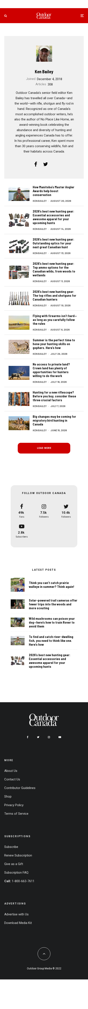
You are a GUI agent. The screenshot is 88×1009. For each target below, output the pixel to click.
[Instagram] (49, 737)
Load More (44, 448)
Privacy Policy (13, 805)
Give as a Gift (13, 864)
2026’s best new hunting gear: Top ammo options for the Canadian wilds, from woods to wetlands (54, 269)
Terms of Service (16, 814)
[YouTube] (59, 737)
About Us (10, 771)
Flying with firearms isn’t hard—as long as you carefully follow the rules (55, 319)
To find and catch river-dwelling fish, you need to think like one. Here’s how (51, 640)
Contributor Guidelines (19, 788)
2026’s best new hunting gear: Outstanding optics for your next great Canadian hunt (53, 243)
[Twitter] (38, 737)
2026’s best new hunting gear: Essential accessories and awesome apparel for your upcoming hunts (53, 217)
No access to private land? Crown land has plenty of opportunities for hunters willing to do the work (51, 370)
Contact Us (12, 779)
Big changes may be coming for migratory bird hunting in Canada (54, 420)
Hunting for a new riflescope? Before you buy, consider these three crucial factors (54, 396)
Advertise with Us (16, 914)
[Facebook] (28, 737)
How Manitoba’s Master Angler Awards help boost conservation (53, 191)
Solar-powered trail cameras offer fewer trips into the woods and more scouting (53, 604)
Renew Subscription (18, 855)
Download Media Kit (18, 923)
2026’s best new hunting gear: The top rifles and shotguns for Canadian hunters (54, 295)
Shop (8, 796)
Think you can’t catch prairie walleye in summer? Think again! (51, 584)
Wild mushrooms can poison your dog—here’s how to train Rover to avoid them (52, 622)
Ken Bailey (44, 71)
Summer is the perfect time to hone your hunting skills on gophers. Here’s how (54, 344)
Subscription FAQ (16, 872)
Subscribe (11, 847)
